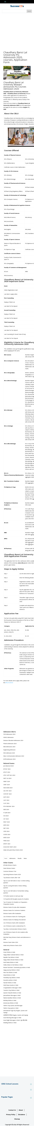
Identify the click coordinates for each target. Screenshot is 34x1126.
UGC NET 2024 (7, 791)
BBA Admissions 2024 (9, 746)
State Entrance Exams (9, 868)
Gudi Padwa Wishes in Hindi (10, 962)
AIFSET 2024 (6, 844)
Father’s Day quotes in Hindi (10, 1008)
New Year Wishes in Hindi (10, 972)
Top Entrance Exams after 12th (11, 877)
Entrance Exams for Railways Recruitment (14, 919)
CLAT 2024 (6, 803)
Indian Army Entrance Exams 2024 (12, 945)
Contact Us (12, 1110)
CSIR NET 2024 (7, 794)
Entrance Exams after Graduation (12, 913)
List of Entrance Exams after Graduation (14, 923)
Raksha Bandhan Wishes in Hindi (12, 998)
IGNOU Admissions (8, 737)
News (25, 858)
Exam (5, 858)
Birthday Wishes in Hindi (9, 1000)
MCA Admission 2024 (9, 753)
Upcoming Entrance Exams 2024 (12, 874)
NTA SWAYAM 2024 (8, 806)
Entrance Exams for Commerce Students (14, 910)
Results (20, 858)
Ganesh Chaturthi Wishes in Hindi (12, 993)
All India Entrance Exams (9, 865)
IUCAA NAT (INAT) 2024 (9, 847)
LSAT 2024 (6, 800)
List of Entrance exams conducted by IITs (14, 926)
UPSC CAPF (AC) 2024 (9, 775)
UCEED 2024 (6, 834)
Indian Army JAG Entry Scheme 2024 (13, 850)
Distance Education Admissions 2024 (13, 740)
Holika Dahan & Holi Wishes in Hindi (13, 965)
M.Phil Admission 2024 (9, 759)
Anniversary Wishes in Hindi (10, 1003)
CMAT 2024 (6, 784)
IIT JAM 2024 (7, 812)
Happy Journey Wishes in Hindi (11, 970)
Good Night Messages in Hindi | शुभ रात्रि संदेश (15, 1020)
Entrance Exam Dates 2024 (10, 942)
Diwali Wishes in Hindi (9, 975)
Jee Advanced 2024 (8, 766)
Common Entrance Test (9, 871)
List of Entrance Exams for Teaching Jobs (14, 916)
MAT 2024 (6, 828)
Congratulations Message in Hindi (12, 987)
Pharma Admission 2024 (9, 743)
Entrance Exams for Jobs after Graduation (14, 907)
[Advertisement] (17, 31)
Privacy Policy (10, 1115)
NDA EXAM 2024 (7, 788)
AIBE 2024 (6, 809)
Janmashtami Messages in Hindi (11, 995)
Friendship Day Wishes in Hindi (11, 977)
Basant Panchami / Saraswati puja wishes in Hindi (16, 967)
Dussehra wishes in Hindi (10, 980)
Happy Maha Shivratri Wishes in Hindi (13, 960)
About (21, 1110)
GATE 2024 (6, 797)
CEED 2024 (6, 831)
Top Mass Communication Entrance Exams (14, 929)
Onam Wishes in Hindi (9, 952)
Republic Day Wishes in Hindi (11, 957)
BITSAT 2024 (6, 769)
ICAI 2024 (6, 816)
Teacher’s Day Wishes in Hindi (11, 990)
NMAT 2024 (6, 781)
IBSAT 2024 (6, 822)
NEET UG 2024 (7, 778)
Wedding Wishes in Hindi (9, 1022)
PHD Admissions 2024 (9, 734)
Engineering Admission (9, 750)
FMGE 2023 (6, 840)
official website (9, 682)
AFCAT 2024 (6, 772)
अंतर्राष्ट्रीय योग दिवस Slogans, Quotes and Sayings (15, 1015)
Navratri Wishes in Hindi (9, 982)
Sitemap (17, 1119)
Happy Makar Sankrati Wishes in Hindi (13, 955)
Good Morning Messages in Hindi (12, 1017)
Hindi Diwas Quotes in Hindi (10, 985)
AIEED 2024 (6, 837)
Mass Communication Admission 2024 (13, 756)
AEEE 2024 (6, 825)
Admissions (12, 858)
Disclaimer (21, 1115)
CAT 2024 (6, 819)
